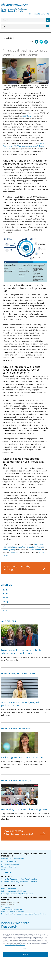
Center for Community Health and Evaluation (19, 882)
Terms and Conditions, (10, 945)
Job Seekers (6, 872)
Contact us (5, 907)
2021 (5, 606)
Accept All (25, 954)
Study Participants (8, 867)
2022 (5, 602)
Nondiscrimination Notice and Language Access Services (23, 914)
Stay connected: (14, 831)
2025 (5, 590)
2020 (5, 611)
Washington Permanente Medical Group (17, 894)
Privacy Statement (20, 945)
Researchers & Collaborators (12, 859)
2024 (5, 594)
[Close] (48, 933)
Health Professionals (9, 861)
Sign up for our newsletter (11, 909)
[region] (25, 944)
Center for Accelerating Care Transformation (19, 879)
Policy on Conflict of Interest (12, 912)
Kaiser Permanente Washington (13, 891)
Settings (26, 948)
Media (3, 870)
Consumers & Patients (10, 864)
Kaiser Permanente (8, 888)
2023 (5, 598)
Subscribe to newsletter (39, 14)
